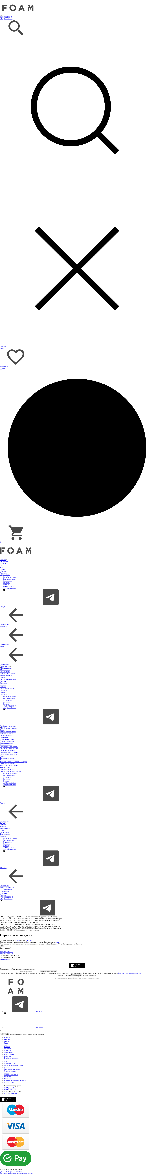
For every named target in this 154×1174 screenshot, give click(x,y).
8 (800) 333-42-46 (10, 1089)
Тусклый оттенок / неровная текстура (13, 762)
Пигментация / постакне (8, 752)
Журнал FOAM (9, 1063)
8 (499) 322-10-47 (6, 17)
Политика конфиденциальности (11, 1171)
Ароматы (3, 573)
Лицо (2, 565)
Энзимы (3, 692)
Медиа (2, 823)
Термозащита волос (7, 758)
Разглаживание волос (7, 764)
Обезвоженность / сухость (9, 748)
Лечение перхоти (6, 745)
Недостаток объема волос (9, 747)
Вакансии (7, 1076)
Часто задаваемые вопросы (13, 1065)
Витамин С (4, 677)
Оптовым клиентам (11, 1075)
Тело (2, 567)
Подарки (3, 836)
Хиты (2, 646)
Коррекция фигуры (7, 741)
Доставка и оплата (9, 579)
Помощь (3, 346)
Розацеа (3, 756)
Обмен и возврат (10, 1071)
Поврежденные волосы (8, 754)
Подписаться (48, 971)
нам (57, 942)
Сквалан (3, 687)
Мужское (3, 571)
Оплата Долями (9, 1082)
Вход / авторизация (10, 577)
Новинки (3, 626)
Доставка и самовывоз (12, 1069)
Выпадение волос (6, 733)
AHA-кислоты (5, 670)
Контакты (6, 583)
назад (18, 940)
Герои (2, 830)
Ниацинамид (4, 681)
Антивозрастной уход (8, 732)
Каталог (3, 560)
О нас (6, 1061)
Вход (2, 348)
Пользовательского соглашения (129, 973)
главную (28, 940)
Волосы (3, 569)
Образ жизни (5, 575)
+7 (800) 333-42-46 (6, 953)
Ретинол (3, 685)
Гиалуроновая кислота (8, 679)
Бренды (2, 607)
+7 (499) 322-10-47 (9, 586)
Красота (3, 826)
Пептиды (3, 683)
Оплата (6, 1067)
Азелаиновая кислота (7, 673)
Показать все (4, 624)
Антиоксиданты (6, 675)
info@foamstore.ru (6, 19)
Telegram (39, 1011)
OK (2, 946)
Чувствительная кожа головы (10, 771)
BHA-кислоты (5, 672)
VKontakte (39, 1027)
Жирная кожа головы (7, 739)
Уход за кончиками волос (9, 765)
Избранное (4, 366)
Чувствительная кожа (7, 769)
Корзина (3, 369)
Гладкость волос (6, 735)
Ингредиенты (5, 666)
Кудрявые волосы (6, 743)
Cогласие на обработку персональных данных (16, 1173)
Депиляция (4, 737)
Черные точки (5, 767)
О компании (7, 581)
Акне (2, 730)
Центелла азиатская (7, 689)
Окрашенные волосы (7, 750)
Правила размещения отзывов (15, 1080)
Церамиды (4, 690)
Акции (2, 803)
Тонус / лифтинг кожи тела (9, 760)
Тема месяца (4, 834)
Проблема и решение (8, 726)
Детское (3, 563)
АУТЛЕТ (3, 868)
